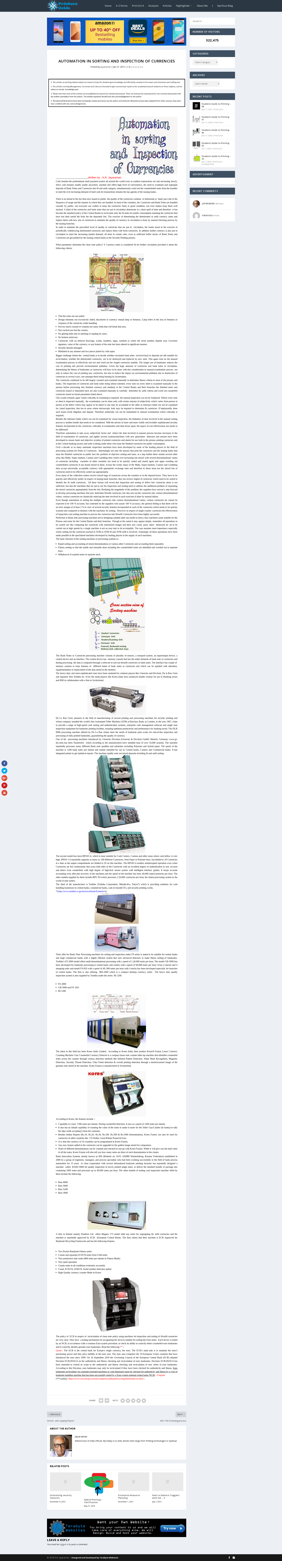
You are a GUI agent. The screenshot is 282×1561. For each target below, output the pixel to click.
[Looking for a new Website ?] (116, 1536)
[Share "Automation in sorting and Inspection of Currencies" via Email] (101, 1400)
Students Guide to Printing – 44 (216, 157)
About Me (202, 6)
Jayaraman (106, 66)
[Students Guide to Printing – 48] (196, 105)
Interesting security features (61, 1496)
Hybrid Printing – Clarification (93, 1501)
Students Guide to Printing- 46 (216, 131)
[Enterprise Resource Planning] (133, 1481)
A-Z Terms (121, 6)
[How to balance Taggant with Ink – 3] (167, 1481)
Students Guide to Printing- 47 (216, 118)
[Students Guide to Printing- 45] (196, 145)
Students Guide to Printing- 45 (216, 144)
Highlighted (182, 6)
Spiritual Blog (225, 6)
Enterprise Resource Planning (129, 1496)
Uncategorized (208, 164)
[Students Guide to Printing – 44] (196, 158)
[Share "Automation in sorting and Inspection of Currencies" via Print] (107, 1400)
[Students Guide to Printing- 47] (196, 119)
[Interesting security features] (65, 1481)
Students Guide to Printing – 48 (216, 105)
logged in (64, 1544)
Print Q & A (138, 6)
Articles (167, 6)
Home (108, 6)
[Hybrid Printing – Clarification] (99, 1483)
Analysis (153, 6)
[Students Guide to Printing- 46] (196, 132)
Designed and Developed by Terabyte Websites (95, 1557)
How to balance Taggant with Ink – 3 (165, 1496)
